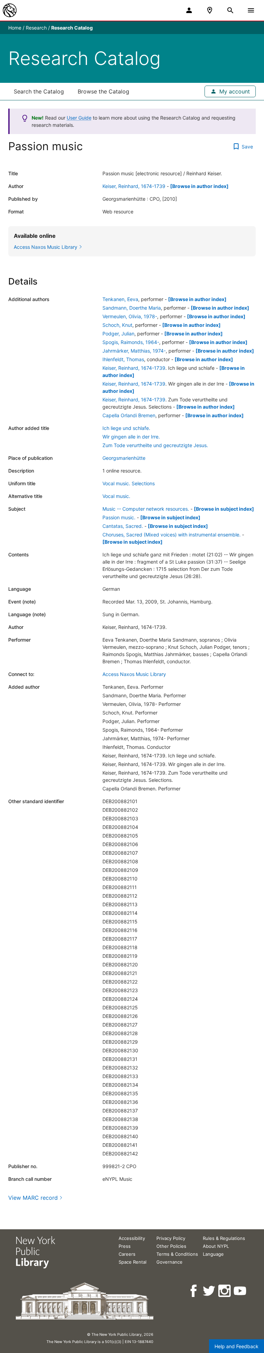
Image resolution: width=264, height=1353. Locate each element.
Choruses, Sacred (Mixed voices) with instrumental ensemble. (171, 534)
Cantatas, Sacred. (122, 526)
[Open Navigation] (251, 10)
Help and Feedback (236, 1346)
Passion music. (118, 517)
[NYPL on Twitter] (209, 1291)
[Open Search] (230, 10)
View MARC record (33, 1197)
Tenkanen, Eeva (120, 299)
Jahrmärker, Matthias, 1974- (134, 351)
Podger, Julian (118, 333)
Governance (169, 1262)
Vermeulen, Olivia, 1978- (129, 316)
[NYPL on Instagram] (225, 1291)
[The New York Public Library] (9, 10)
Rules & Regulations (224, 1238)
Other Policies (171, 1246)
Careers (127, 1254)
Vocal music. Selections (128, 483)
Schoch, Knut (117, 325)
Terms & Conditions (177, 1254)
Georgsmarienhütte (123, 458)
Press (125, 1246)
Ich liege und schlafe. (126, 428)
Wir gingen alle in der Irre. (131, 437)
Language (213, 1254)
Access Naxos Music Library (134, 674)
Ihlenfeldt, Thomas (123, 359)
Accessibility (132, 1238)
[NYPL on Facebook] (194, 1291)
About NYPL (216, 1246)
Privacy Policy (170, 1238)
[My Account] (189, 10)
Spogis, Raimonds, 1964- (130, 342)
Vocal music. (116, 496)
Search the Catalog (39, 91)
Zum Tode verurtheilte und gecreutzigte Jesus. (155, 445)
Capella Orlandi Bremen (128, 415)
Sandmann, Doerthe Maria (131, 308)
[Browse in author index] (199, 186)
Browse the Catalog (103, 91)
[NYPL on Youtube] (240, 1291)
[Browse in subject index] (224, 509)
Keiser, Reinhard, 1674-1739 (133, 186)
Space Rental (132, 1262)
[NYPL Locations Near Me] (209, 10)
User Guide (79, 118)
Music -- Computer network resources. (145, 509)
